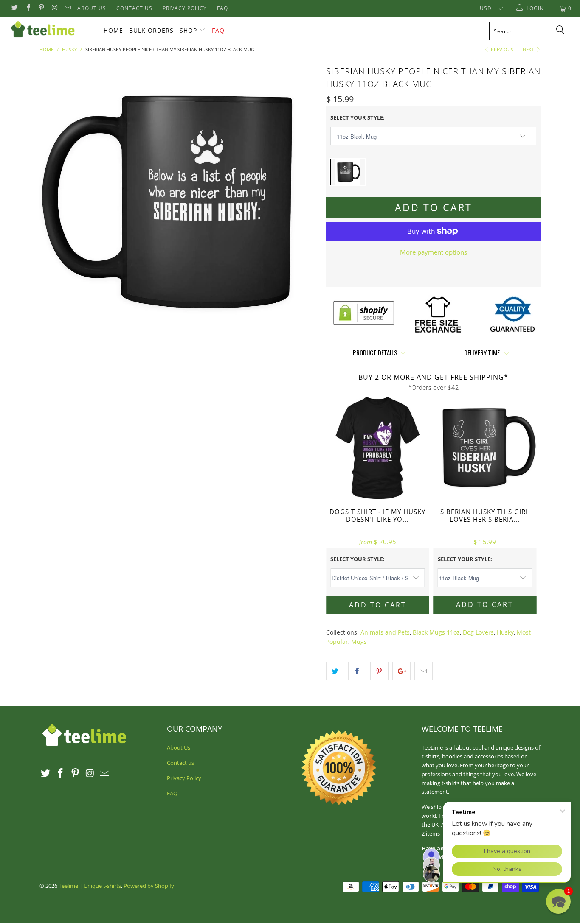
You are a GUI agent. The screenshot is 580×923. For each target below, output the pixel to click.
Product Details (375, 352)
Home (113, 30)
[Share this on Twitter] (335, 671)
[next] (302, 202)
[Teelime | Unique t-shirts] (50, 29)
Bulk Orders (151, 30)
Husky (505, 632)
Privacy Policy (185, 8)
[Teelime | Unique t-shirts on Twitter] (14, 8)
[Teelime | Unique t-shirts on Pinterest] (41, 8)
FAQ (222, 8)
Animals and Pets (385, 632)
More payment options (433, 252)
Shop (188, 30)
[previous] (54, 202)
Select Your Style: (357, 117)
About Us (91, 8)
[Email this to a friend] (423, 671)
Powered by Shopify (149, 885)
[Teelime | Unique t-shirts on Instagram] (54, 8)
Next (529, 49)
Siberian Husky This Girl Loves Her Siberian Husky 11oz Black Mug (485, 448)
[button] (558, 901)
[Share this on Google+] (401, 671)
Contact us (134, 8)
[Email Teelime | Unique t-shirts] (67, 8)
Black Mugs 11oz (436, 632)
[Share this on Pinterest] (379, 671)
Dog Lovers (478, 632)
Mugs (359, 642)
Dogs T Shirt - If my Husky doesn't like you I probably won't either (377, 448)
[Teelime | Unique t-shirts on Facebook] (27, 8)
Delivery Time (482, 352)
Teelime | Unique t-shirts (90, 885)
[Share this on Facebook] (357, 671)
